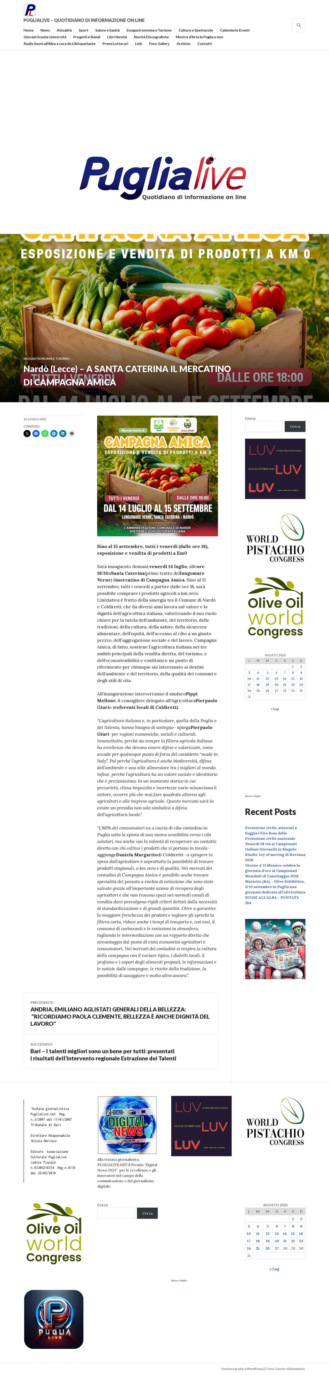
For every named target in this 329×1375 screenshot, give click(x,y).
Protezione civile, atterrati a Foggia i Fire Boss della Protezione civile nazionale (271, 833)
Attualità (64, 30)
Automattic (297, 1369)
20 (276, 685)
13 (276, 679)
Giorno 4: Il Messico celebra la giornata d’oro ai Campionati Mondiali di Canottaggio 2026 (272, 870)
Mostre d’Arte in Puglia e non (199, 37)
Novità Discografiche (151, 37)
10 (249, 679)
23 (301, 685)
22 (293, 685)
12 (267, 679)
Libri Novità (117, 37)
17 (249, 685)
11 (258, 679)
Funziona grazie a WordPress (242, 1369)
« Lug (275, 709)
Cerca (250, 418)
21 (284, 685)
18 (258, 685)
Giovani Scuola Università (45, 37)
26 (267, 691)
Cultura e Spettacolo (196, 30)
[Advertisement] (164, 95)
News (45, 30)
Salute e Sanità (107, 30)
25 (258, 691)
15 (292, 679)
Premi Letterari (115, 43)
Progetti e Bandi (86, 37)
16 (301, 679)
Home (29, 30)
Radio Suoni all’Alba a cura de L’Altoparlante (60, 43)
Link (138, 43)
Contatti (204, 43)
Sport (83, 30)
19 (267, 685)
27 (276, 691)
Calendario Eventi (235, 30)
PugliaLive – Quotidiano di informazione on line (84, 20)
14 (284, 679)
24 (249, 691)
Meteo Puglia (253, 796)
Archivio (183, 43)
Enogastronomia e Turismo (149, 30)
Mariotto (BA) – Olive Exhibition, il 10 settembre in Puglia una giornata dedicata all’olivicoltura (275, 886)
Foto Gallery (159, 43)
